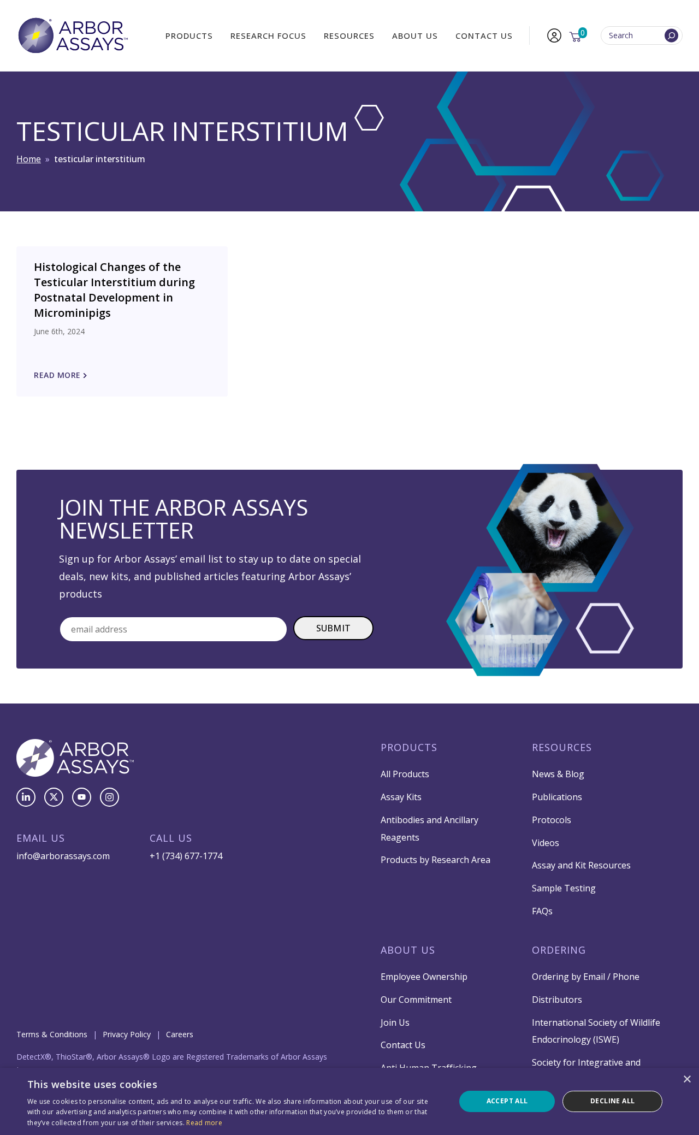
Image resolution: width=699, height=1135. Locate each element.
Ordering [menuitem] (559, 949)
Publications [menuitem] (557, 797)
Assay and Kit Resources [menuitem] (581, 865)
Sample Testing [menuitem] (564, 888)
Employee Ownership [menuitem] (424, 977)
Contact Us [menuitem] (484, 35)
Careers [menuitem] (179, 1034)
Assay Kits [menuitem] (401, 797)
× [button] (687, 1079)
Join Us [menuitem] (395, 1022)
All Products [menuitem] (405, 774)
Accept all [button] (507, 1101)
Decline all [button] (612, 1101)
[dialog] (349, 1101)
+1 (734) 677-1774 (186, 856)
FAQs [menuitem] (542, 911)
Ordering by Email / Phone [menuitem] (585, 977)
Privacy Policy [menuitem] (127, 1034)
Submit (333, 628)
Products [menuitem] (189, 35)
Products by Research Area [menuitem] (435, 860)
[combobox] (642, 35)
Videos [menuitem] (545, 843)
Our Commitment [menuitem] (416, 1000)
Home (28, 159)
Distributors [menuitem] (557, 1000)
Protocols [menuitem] (551, 820)
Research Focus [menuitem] (268, 35)
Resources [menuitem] (349, 35)
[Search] (671, 36)
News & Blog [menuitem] (558, 774)
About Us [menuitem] (415, 35)
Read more (204, 1122)
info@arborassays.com (63, 856)
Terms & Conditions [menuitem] (51, 1034)
